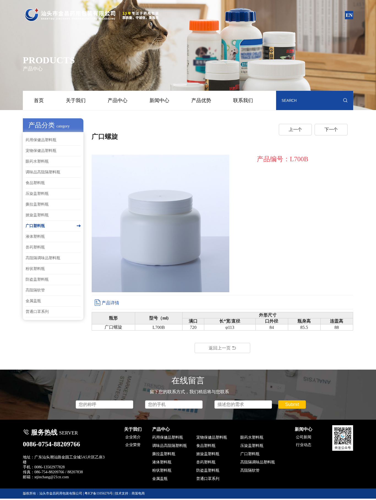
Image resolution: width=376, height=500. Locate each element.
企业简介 (133, 437)
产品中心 (117, 100)
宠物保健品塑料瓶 (41, 151)
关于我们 (76, 100)
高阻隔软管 (35, 290)
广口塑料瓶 (53, 226)
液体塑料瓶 (35, 236)
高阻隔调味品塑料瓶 (43, 258)
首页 (39, 100)
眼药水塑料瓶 (37, 161)
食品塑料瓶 (35, 183)
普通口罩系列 (37, 312)
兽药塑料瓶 (35, 247)
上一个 (295, 129)
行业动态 (303, 445)
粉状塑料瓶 (35, 269)
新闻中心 (159, 100)
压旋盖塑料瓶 (37, 194)
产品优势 (201, 100)
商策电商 (138, 493)
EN (349, 15)
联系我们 (243, 100)
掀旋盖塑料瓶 (37, 215)
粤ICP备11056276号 (99, 493)
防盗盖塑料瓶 (37, 279)
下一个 (331, 129)
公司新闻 (303, 437)
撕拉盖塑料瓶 (37, 204)
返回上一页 (222, 348)
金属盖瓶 (33, 301)
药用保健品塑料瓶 (41, 140)
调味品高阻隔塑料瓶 (43, 172)
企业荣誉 (133, 445)
